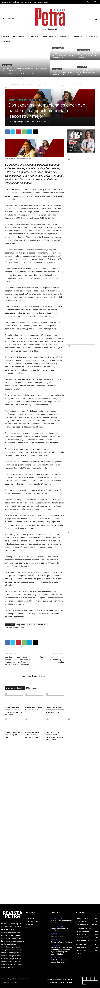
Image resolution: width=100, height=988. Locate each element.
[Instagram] (77, 18)
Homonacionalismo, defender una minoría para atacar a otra (32, 734)
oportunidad (42, 625)
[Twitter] (86, 18)
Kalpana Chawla (57, 936)
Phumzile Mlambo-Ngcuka (15, 627)
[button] (96, 19)
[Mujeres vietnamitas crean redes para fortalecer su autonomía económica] (25, 60)
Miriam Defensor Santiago (61, 942)
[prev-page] (6, 744)
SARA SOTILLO (7, 65)
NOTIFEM (54, 934)
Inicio (7, 85)
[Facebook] (72, 18)
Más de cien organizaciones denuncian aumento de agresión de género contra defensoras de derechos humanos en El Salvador (18, 661)
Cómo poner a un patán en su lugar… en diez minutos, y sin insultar (52, 659)
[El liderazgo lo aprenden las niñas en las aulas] (62, 69)
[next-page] (10, 744)
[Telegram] (29, 131)
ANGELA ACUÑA (58, 48)
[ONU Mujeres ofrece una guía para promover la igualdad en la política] (87, 52)
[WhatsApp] (24, 131)
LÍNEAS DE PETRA (57, 918)
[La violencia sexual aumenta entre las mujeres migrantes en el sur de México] (55, 724)
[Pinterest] (18, 131)
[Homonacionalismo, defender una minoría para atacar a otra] (34, 724)
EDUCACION (33, 100)
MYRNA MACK (82, 67)
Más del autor (31, 688)
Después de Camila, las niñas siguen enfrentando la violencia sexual (55, 709)
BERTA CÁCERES (26, 85)
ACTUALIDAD (55, 945)
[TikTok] (81, 18)
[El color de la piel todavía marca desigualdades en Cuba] (14, 724)
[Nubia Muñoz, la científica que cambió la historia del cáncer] (87, 69)
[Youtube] (90, 18)
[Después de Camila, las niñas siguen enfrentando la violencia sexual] (55, 699)
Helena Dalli (31, 625)
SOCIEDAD (14, 85)
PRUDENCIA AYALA (83, 50)
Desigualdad (20, 625)
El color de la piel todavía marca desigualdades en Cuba (13, 734)
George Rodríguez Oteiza (20, 122)
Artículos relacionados (14, 688)
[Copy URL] (35, 131)
